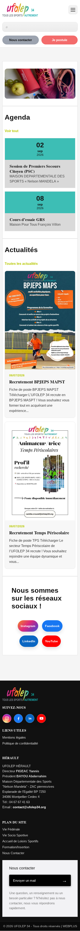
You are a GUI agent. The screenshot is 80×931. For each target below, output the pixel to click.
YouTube (51, 641)
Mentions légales (14, 737)
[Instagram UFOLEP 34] (6, 718)
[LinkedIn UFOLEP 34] (29, 718)
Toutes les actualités (21, 263)
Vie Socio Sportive (15, 835)
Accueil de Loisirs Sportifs (20, 841)
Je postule (59, 40)
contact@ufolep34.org (29, 807)
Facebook (52, 626)
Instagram (28, 626)
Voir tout (11, 131)
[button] (34, 95)
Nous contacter (20, 40)
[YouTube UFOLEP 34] (41, 718)
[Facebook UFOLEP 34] (18, 718)
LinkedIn (28, 641)
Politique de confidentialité (20, 743)
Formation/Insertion (15, 847)
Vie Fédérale (11, 829)
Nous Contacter (13, 853)
